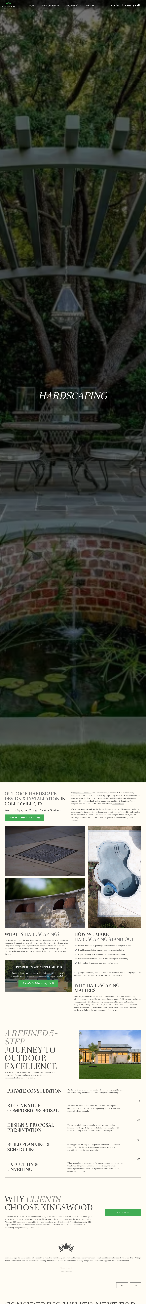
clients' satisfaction (16, 1217)
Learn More (123, 1212)
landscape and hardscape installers (19, 949)
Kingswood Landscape (82, 793)
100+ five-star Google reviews (45, 1222)
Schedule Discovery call (125, 5)
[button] (33, 5)
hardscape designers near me (108, 809)
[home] (8, 5)
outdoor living (118, 804)
